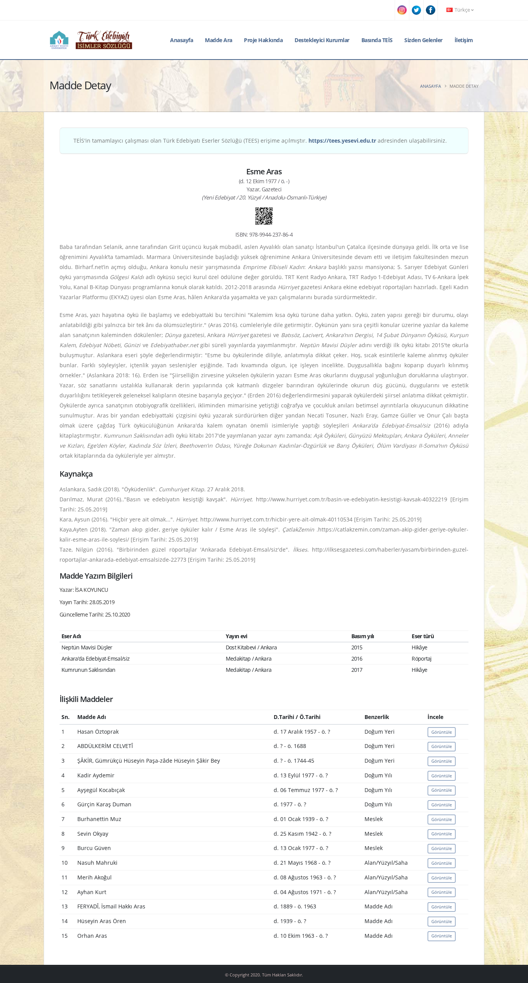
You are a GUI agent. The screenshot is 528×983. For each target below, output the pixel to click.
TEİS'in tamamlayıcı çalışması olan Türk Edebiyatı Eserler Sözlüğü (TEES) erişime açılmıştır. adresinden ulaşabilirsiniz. (260, 140)
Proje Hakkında (263, 40)
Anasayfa (181, 40)
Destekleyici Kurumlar (322, 40)
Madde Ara (218, 40)
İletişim (464, 40)
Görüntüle (441, 732)
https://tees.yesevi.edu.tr (342, 140)
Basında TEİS (377, 40)
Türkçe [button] (462, 10)
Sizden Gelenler (423, 40)
